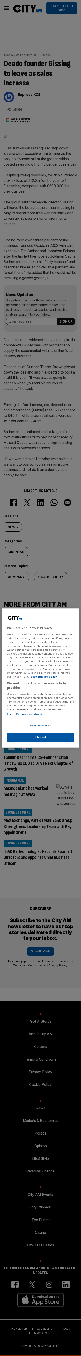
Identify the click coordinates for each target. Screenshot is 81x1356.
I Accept (40, 737)
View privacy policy (44, 676)
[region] (40, 678)
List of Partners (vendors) (24, 714)
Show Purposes (40, 725)
